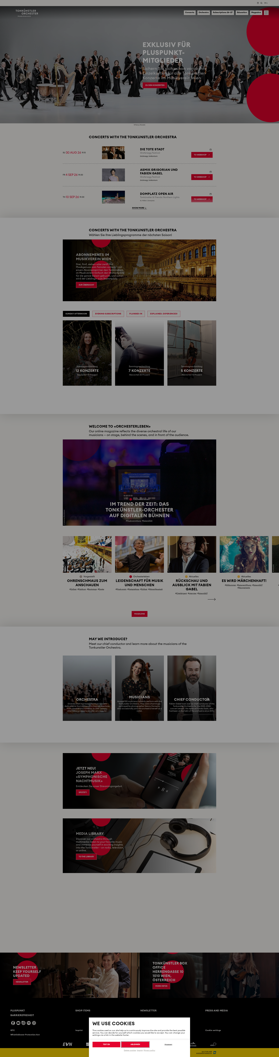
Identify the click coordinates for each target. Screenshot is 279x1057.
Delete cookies (130, 1050)
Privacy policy (149, 1050)
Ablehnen (135, 1044)
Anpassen (168, 1044)
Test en (106, 1044)
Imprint (140, 1050)
